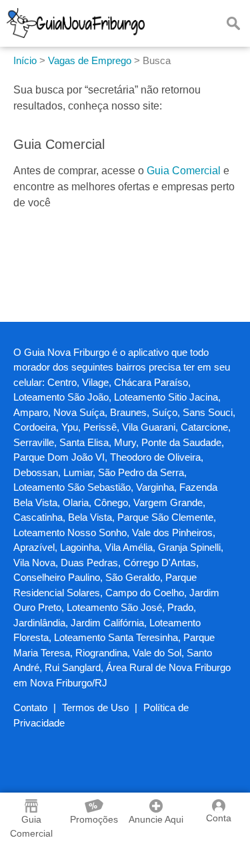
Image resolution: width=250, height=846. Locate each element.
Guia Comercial (184, 170)
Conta (218, 818)
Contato (30, 707)
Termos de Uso (95, 707)
